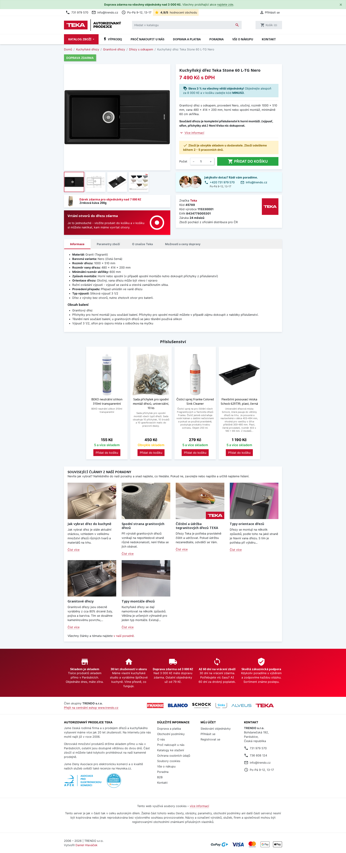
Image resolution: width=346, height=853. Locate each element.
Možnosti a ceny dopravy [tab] (182, 244)
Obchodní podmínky (171, 734)
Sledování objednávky (216, 728)
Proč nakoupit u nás (147, 39)
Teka (193, 200)
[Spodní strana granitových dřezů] (146, 501)
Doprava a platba (187, 39)
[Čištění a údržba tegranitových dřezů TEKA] (200, 501)
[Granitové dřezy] (92, 578)
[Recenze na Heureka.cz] (114, 782)
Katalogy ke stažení (170, 750)
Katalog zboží (80, 39)
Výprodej (112, 39)
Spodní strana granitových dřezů (143, 526)
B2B (160, 777)
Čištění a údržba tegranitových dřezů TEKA (197, 526)
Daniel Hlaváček (86, 845)
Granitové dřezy (81, 601)
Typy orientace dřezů (247, 524)
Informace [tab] (77, 244)
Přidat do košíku (248, 161)
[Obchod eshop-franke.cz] (155, 705)
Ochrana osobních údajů (173, 755)
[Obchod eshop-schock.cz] (201, 705)
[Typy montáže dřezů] (146, 578)
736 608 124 (258, 755)
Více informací (194, 133)
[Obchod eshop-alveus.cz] (241, 705)
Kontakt (269, 39)
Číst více (73, 549)
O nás (161, 739)
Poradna (216, 39)
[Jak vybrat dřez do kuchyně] (92, 501)
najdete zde (225, 4)
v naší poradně (124, 636)
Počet (183, 161)
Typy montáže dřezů (138, 601)
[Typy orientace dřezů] (254, 501)
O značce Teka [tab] (142, 244)
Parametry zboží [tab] (108, 244)
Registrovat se (210, 739)
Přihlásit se (208, 734)
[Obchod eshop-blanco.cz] (178, 705)
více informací (199, 806)
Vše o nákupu (242, 39)
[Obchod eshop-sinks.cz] (221, 705)
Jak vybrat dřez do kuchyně (89, 524)
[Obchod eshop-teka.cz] (265, 705)
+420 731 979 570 (222, 182)
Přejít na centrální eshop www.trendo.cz (91, 707)
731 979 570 (77, 12)
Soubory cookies (168, 761)
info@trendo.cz (105, 12)
